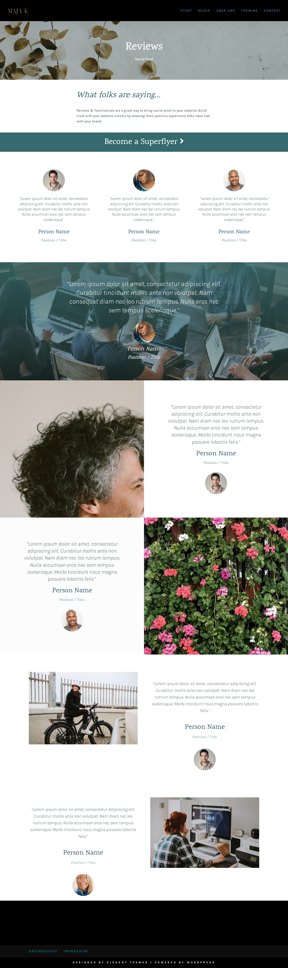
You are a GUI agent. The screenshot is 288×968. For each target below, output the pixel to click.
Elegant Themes (127, 962)
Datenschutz (43, 951)
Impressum (76, 951)
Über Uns (225, 11)
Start (186, 11)
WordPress (201, 962)
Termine (249, 11)
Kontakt (272, 11)
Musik (204, 11)
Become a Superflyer (142, 142)
